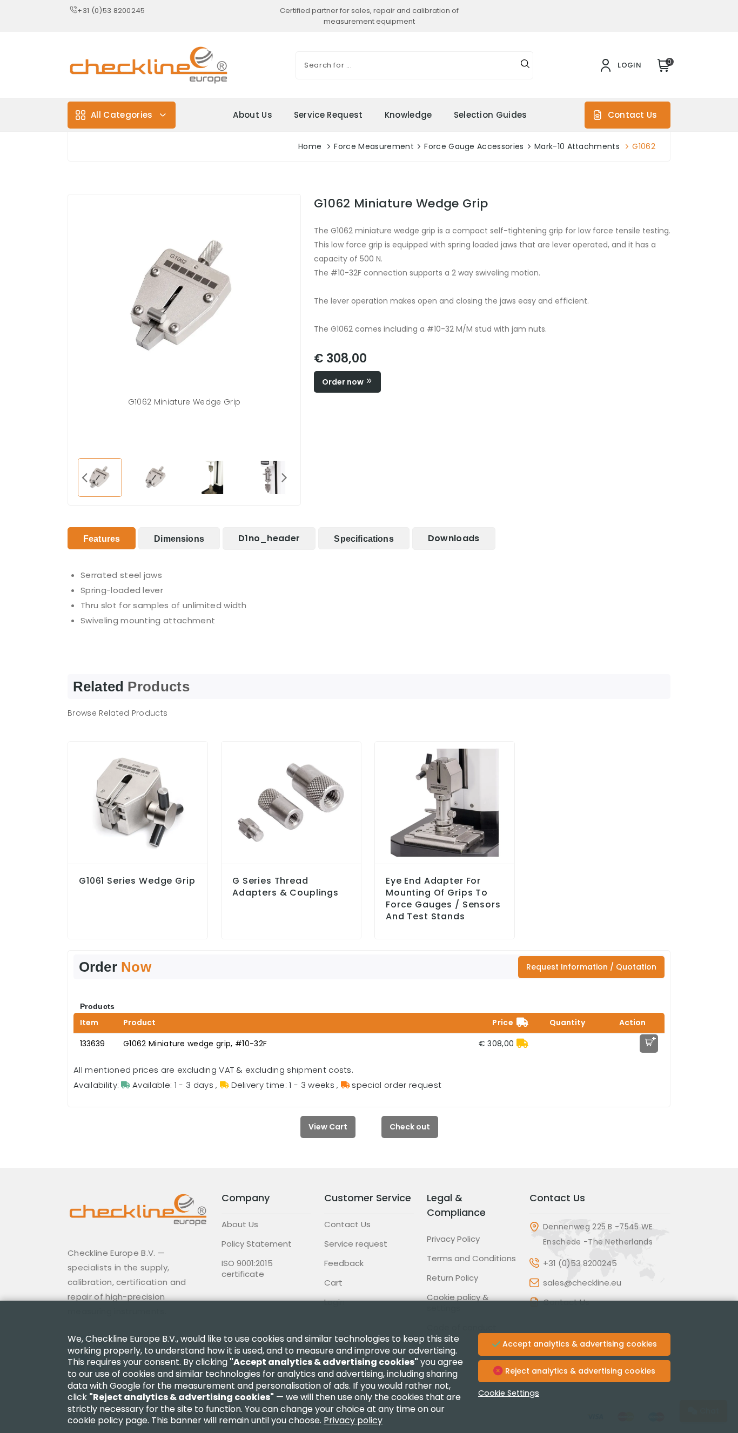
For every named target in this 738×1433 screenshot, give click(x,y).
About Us (252, 114)
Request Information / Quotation (591, 966)
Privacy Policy (453, 1239)
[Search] (525, 65)
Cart (333, 1282)
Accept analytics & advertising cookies (578, 1343)
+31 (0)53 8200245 (111, 10)
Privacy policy (353, 1420)
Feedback (344, 1263)
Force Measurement (373, 146)
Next (284, 477)
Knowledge (408, 114)
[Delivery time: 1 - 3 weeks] (522, 1043)
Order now (343, 381)
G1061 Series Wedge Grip (137, 881)
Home (309, 146)
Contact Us (632, 114)
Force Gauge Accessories (474, 146)
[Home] (138, 1218)
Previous (84, 477)
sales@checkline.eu (582, 1282)
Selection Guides (490, 114)
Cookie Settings (508, 1393)
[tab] (102, 538)
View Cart (327, 1126)
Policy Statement (257, 1244)
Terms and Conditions (471, 1258)
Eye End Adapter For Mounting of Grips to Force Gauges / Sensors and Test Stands (443, 899)
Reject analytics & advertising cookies (579, 1370)
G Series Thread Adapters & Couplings (285, 887)
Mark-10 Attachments (577, 146)
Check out (410, 1126)
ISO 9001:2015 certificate (247, 1269)
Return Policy (452, 1278)
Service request (328, 114)
